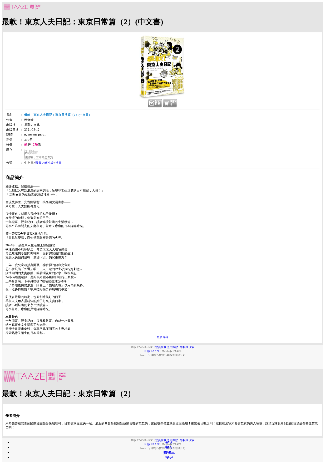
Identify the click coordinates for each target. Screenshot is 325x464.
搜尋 (169, 457)
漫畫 (58, 163)
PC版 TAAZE (152, 351)
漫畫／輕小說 (44, 163)
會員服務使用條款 (166, 347)
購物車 (169, 452)
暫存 (169, 447)
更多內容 (162, 337)
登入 (169, 442)
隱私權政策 (187, 347)
